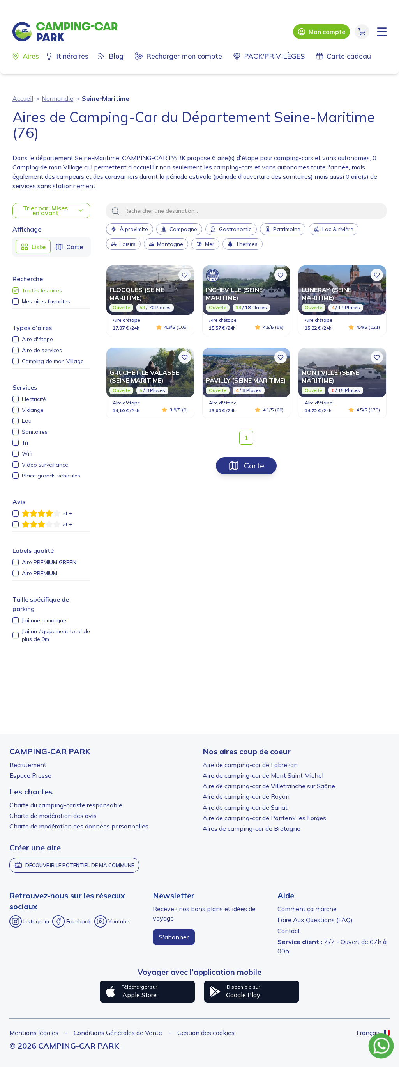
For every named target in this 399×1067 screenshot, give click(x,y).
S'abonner (174, 937)
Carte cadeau (349, 56)
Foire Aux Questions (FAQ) (315, 920)
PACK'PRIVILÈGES (274, 56)
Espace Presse (30, 775)
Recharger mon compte (184, 56)
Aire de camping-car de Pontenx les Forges (264, 818)
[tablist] (51, 247)
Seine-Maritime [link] (105, 98)
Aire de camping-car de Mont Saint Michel (263, 775)
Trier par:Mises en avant (45, 210)
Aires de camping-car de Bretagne (251, 828)
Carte (254, 465)
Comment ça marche (307, 909)
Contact (288, 931)
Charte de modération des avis (53, 815)
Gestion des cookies (206, 1033)
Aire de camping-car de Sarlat (245, 807)
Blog (116, 56)
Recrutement (27, 765)
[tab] (33, 246)
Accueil (22, 98)
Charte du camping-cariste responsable (65, 805)
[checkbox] (15, 290)
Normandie (57, 98)
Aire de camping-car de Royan (246, 796)
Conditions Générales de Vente (118, 1033)
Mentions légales (33, 1033)
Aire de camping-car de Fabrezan (250, 765)
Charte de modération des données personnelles (78, 826)
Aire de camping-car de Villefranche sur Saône (269, 786)
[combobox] (246, 211)
